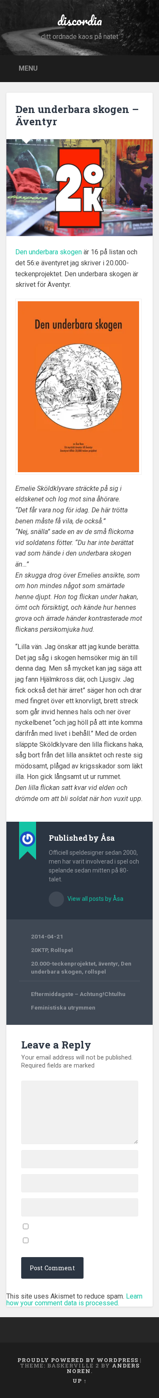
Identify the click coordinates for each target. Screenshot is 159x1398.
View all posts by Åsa (94, 898)
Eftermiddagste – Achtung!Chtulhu (78, 994)
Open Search (144, 67)
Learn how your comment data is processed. (74, 1299)
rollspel (95, 971)
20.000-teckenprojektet (63, 963)
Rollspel (61, 950)
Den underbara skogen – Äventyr (77, 115)
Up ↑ (80, 1380)
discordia (79, 20)
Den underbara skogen (48, 252)
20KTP (39, 950)
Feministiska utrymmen (63, 1007)
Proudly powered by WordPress (77, 1360)
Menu (28, 68)
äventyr (108, 963)
